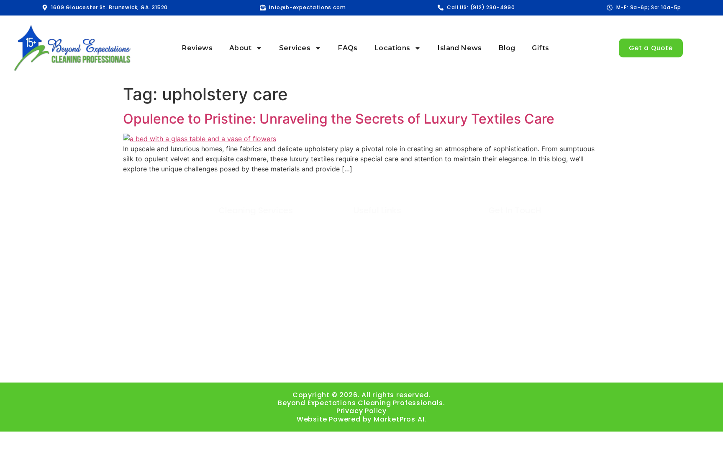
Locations (392, 48)
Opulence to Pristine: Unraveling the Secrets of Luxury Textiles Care (338, 119)
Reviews (197, 48)
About (240, 48)
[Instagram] (315, 366)
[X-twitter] (407, 366)
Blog (507, 48)
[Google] (338, 366)
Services (294, 48)
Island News (460, 48)
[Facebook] (292, 366)
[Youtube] (361, 366)
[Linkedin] (384, 366)
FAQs (348, 48)
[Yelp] (430, 366)
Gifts (540, 48)
